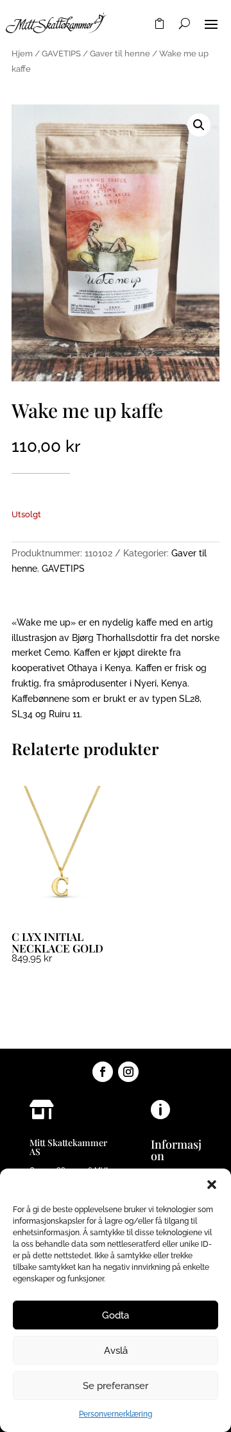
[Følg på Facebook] (102, 1072)
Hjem (22, 53)
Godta (115, 1315)
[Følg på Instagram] (128, 1072)
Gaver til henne (120, 53)
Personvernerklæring (115, 1414)
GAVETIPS (61, 53)
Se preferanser (115, 1386)
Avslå (116, 1350)
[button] (211, 1184)
